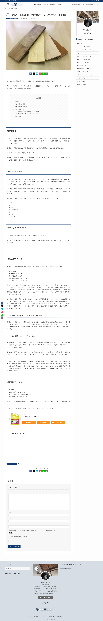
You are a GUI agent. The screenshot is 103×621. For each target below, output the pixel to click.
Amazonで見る (29, 422)
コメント (11, 493)
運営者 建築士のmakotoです (55, 616)
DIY (80, 43)
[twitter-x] (92, 1)
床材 (19, 18)
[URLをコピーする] (46, 74)
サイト (10, 524)
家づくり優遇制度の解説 (85, 59)
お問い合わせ (44, 616)
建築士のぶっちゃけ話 (84, 68)
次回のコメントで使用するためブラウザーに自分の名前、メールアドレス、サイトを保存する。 (32, 530)
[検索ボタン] (97, 4)
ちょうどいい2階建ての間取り (86, 50)
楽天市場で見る (43, 422)
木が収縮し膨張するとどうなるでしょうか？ (29, 111)
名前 (9, 512)
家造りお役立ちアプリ (84, 62)
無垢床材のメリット (20, 116)
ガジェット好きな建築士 (85, 46)
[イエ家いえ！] (14, 4)
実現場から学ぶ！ (83, 53)
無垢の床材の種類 (20, 104)
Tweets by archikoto (65, 568)
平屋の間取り (82, 65)
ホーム (31, 616)
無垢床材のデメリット (21, 109)
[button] (30, 74)
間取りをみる (82, 84)
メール (10, 518)
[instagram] (94, 1)
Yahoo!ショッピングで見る (57, 422)
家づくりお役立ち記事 (12, 18)
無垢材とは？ (19, 101)
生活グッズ (81, 78)
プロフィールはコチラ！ (45, 597)
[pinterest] (96, 1)
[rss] (98, 1)
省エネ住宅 (81, 81)
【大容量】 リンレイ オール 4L (30, 416)
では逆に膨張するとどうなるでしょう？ (28, 113)
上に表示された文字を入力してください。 (18, 536)
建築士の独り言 (83, 71)
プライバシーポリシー (68, 616)
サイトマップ (37, 616)
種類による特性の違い (21, 107)
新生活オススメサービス (85, 75)
